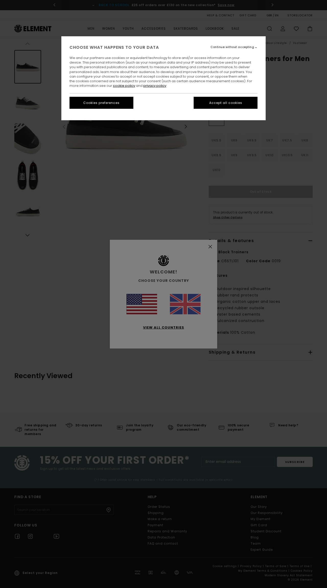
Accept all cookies (225, 103)
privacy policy (154, 85)
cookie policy (124, 85)
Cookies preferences (101, 103)
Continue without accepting (232, 47)
